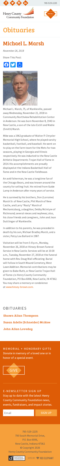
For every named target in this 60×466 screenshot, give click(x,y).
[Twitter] (13, 3)
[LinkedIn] (25, 3)
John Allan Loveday (17, 329)
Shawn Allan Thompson (20, 315)
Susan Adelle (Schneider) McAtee (26, 322)
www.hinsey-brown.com (19, 287)
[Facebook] (6, 3)
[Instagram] (19, 3)
